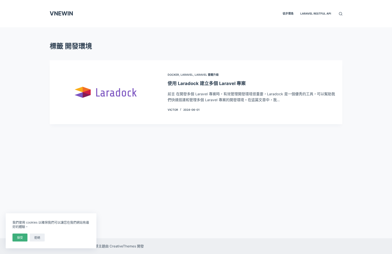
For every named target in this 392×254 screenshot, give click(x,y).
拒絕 (37, 237)
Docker (173, 74)
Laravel (187, 74)
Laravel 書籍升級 (207, 74)
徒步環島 (288, 13)
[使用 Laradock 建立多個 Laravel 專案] (106, 92)
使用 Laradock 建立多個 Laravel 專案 (207, 83)
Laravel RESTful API (315, 13)
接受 (20, 237)
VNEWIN (61, 13)
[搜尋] (340, 13)
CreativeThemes (123, 246)
